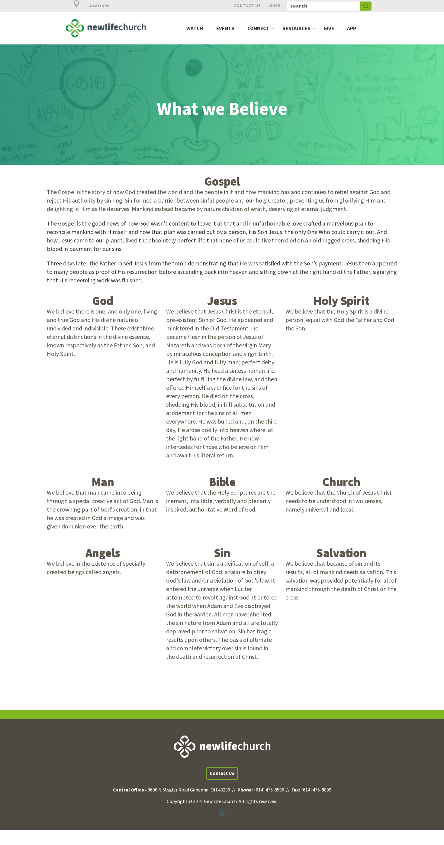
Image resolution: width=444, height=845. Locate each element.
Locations (98, 5)
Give (328, 28)
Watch (194, 28)
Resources (296, 28)
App (351, 28)
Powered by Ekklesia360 (222, 813)
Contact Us (247, 5)
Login (274, 5)
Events (225, 28)
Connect (258, 28)
